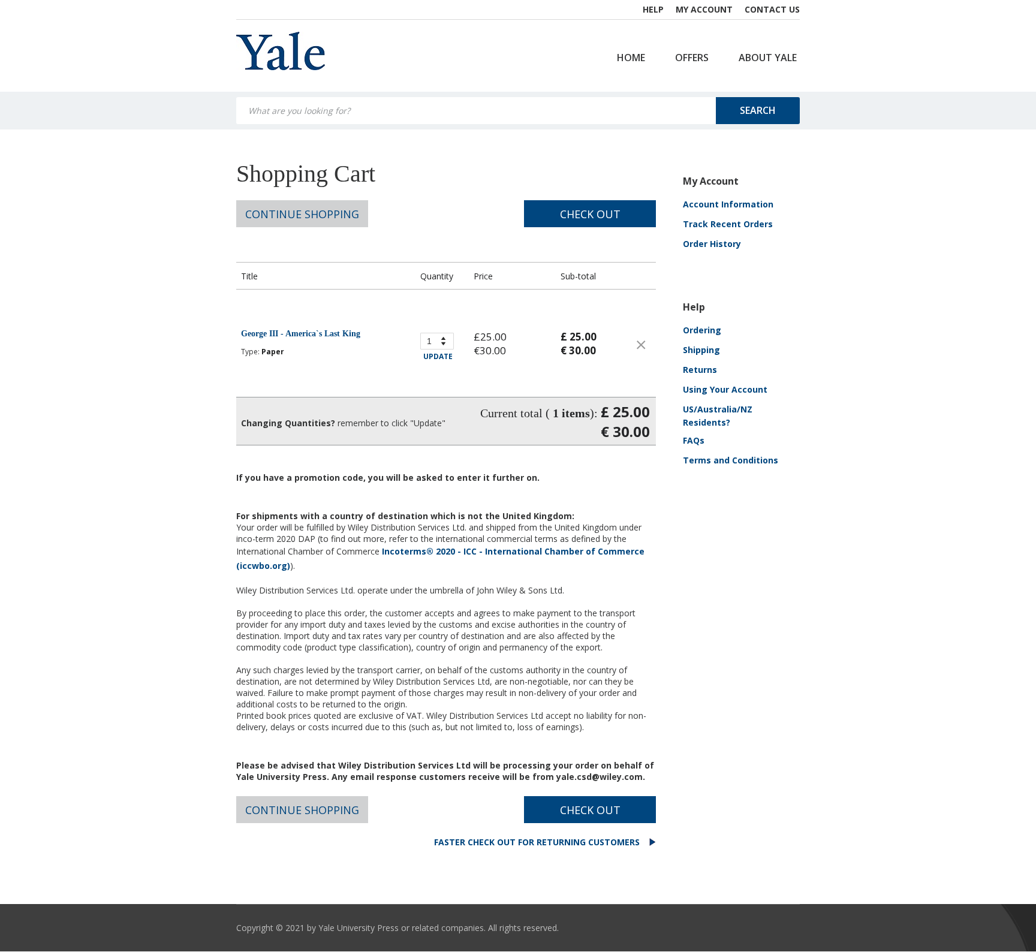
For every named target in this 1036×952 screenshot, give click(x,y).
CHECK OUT (590, 214)
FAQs (693, 440)
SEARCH (758, 110)
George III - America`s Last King (300, 333)
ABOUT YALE (768, 57)
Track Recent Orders (728, 224)
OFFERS (692, 57)
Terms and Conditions (730, 460)
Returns (700, 369)
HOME (631, 57)
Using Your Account (725, 389)
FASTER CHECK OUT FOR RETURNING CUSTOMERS (538, 842)
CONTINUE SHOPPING (302, 214)
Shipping (701, 350)
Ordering (702, 330)
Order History (712, 243)
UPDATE (438, 356)
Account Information (728, 204)
